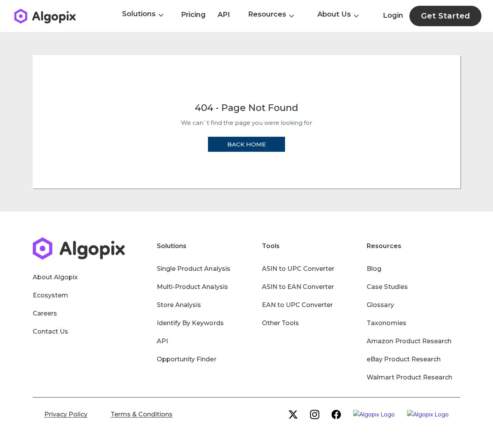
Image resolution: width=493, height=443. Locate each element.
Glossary (380, 305)
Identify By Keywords (190, 323)
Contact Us (50, 331)
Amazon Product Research (409, 341)
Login (393, 15)
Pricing (193, 14)
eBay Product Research (404, 359)
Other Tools (280, 323)
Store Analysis (179, 305)
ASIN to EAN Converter (298, 286)
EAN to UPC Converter (297, 305)
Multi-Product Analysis (192, 286)
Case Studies (387, 286)
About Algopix (55, 277)
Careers (45, 313)
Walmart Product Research (409, 377)
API (224, 14)
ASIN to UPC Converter (298, 268)
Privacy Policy (65, 414)
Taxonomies (386, 323)
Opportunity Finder (186, 359)
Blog (374, 268)
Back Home (246, 144)
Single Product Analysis (193, 268)
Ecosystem (50, 295)
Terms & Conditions (142, 414)
